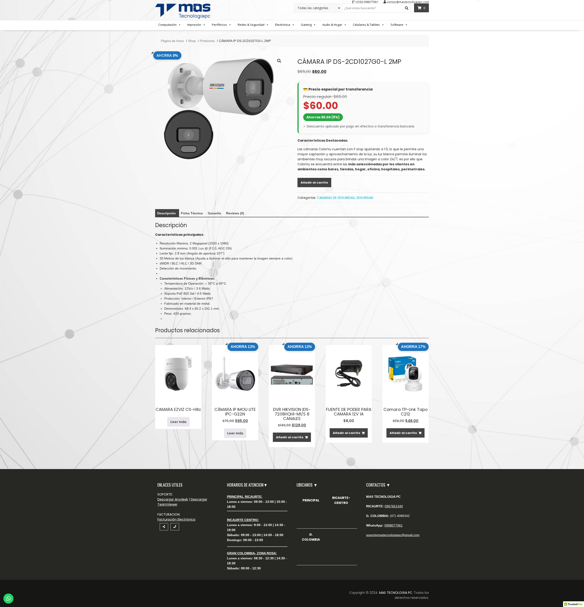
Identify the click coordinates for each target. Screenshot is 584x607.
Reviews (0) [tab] (235, 213)
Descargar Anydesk (172, 499)
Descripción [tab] (166, 213)
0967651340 (394, 506)
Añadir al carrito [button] (289, 437)
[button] (279, 61)
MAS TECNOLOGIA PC (395, 592)
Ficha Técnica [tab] (192, 213)
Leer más (178, 422)
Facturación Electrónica (176, 519)
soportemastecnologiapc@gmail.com (393, 535)
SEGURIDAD (364, 197)
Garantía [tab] (214, 213)
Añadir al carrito (314, 182)
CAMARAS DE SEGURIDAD (336, 197)
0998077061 (393, 525)
